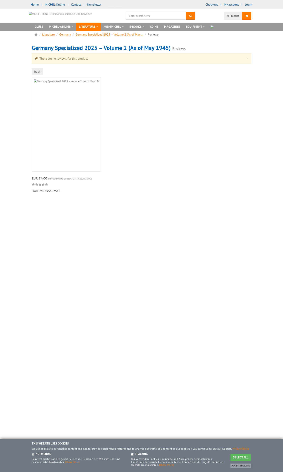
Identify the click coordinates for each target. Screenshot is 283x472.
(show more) (72, 462)
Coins (154, 27)
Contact (76, 4)
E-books (135, 27)
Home (35, 4)
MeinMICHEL (113, 27)
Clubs (39, 27)
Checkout (211, 4)
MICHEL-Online (60, 27)
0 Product (233, 15)
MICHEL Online (55, 4)
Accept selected (241, 465)
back (37, 71)
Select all (240, 457)
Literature (87, 27)
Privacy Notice (240, 448)
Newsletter (94, 4)
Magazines (172, 27)
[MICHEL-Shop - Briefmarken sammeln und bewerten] (60, 13)
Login (248, 4)
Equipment (194, 27)
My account (231, 4)
